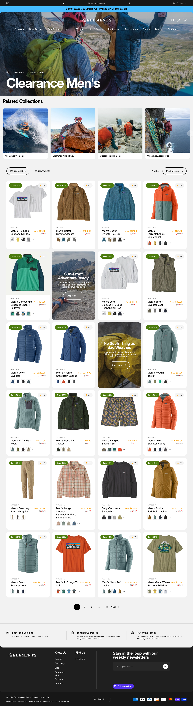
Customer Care (60, 673)
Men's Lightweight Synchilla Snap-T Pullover (21, 304)
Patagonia (14, 227)
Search (58, 659)
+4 (78, 591)
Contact (59, 683)
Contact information (62, 701)
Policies (59, 679)
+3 (33, 239)
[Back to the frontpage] (7, 72)
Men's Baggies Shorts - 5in (110, 442)
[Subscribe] (165, 666)
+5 (78, 239)
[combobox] (180, 3)
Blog (57, 667)
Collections (18, 72)
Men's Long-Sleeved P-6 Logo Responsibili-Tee (112, 304)
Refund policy (11, 701)
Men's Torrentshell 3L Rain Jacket (156, 233)
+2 (170, 449)
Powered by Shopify (40, 697)
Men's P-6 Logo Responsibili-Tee (20, 232)
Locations (80, 659)
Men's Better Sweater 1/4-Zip (111, 232)
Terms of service (35, 701)
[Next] (129, 3)
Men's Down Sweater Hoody (156, 442)
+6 (124, 239)
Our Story (60, 663)
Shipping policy (47, 701)
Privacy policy (22, 701)
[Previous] (64, 3)
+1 (33, 381)
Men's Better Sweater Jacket (65, 232)
